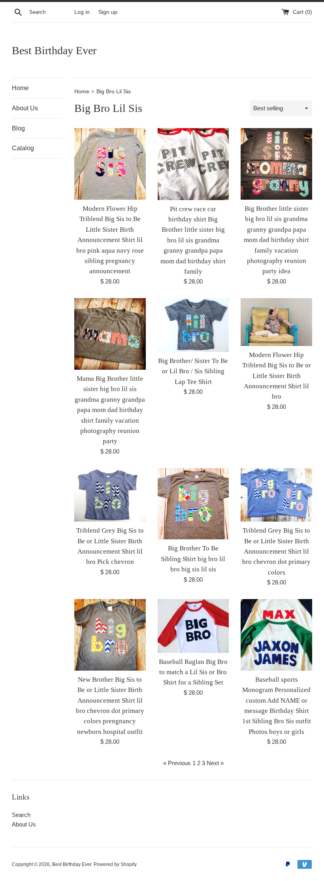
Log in (82, 12)
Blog (18, 128)
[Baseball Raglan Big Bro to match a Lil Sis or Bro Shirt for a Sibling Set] (193, 625)
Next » (215, 763)
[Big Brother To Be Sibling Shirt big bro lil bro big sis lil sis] (193, 504)
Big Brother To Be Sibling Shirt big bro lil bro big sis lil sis (193, 558)
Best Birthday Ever (54, 50)
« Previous (177, 763)
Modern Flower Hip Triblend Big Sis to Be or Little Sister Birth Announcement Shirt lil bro (276, 376)
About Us (25, 108)
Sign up (107, 12)
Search (21, 814)
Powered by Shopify (115, 864)
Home (20, 88)
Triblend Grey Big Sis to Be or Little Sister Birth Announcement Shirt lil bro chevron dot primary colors (276, 551)
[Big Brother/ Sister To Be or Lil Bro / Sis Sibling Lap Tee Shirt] (193, 325)
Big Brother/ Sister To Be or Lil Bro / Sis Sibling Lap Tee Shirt (193, 371)
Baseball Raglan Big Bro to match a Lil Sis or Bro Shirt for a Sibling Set (193, 672)
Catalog (23, 148)
